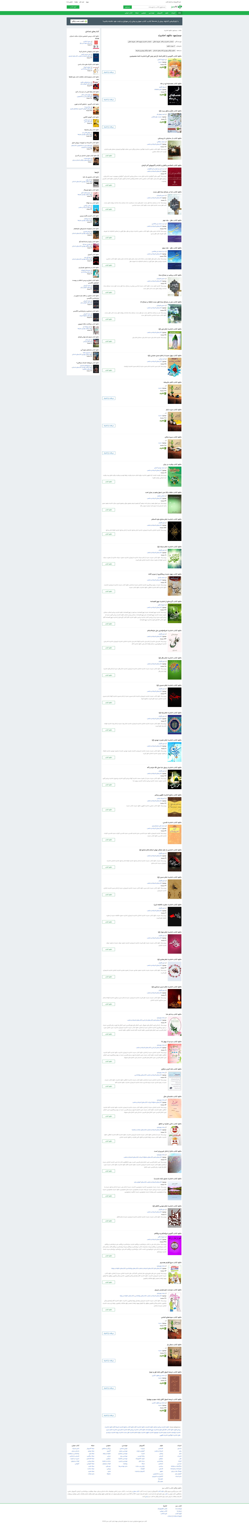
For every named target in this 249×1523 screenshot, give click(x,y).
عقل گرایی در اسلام (120, 231)
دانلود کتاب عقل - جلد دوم (172, 220)
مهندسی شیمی (123, 1461)
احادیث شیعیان (147, 530)
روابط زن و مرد (111, 1303)
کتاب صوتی (128, 13)
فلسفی (161, 1469)
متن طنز (153, 1273)
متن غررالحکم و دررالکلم (111, 1244)
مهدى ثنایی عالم (86, 95)
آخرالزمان (121, 176)
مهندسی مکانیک (122, 1459)
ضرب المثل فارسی (161, 1058)
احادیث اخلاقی (152, 587)
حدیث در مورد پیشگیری (153, 585)
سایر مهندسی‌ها (123, 1466)
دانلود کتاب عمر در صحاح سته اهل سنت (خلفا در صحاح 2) (160, 302)
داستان (179, 1448)
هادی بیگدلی (87, 206)
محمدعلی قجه (87, 353)
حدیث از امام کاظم (122, 1217)
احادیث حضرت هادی (139, 970)
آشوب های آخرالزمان (154, 176)
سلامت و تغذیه (106, 1461)
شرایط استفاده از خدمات (175, 1516)
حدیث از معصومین (138, 1190)
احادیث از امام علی (150, 641)
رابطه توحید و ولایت (121, 475)
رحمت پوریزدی (161, 1018)
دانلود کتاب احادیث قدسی (172, 822)
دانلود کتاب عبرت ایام (173, 410)
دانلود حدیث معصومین (113, 1190)
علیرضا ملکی (161, 605)
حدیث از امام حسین (123, 696)
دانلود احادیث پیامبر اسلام (115, 612)
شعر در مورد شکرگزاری (129, 1162)
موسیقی (108, 1466)
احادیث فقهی (145, 806)
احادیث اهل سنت (143, 176)
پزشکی (161, 1454)
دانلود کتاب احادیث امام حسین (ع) (169, 685)
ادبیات (173, 13)
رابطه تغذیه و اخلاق (145, 1137)
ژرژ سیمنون (87, 219)
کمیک (179, 1461)
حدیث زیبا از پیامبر (154, 617)
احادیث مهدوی (158, 1432)
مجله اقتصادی (90, 1459)
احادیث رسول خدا (137, 781)
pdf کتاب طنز (133, 1273)
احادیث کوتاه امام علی (138, 641)
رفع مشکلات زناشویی (149, 1278)
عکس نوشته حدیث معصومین (148, 1192)
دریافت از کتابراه (109, 72)
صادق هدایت (87, 158)
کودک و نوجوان (107, 1464)
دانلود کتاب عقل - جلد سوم (171, 248)
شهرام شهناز (87, 67)
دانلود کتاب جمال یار (174, 1345)
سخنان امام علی (136, 337)
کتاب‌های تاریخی (73, 56)
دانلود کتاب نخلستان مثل (172, 1096)
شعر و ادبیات (75, 1448)
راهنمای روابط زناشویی (134, 1301)
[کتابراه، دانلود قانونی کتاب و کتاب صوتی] (163, 68)
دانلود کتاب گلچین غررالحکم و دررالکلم (167, 1233)
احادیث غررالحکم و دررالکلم (126, 1244)
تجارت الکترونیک (140, 1459)
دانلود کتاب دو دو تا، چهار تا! (171, 1042)
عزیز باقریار (162, 523)
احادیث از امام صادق (125, 530)
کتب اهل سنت (162, 205)
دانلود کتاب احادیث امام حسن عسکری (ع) (166, 987)
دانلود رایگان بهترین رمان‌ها (85, 134)
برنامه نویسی (141, 1456)
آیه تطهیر (149, 475)
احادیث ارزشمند (128, 366)
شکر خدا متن (119, 1162)
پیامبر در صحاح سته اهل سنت (125, 286)
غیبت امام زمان (108, 176)
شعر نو (179, 1456)
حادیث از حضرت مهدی (117, 751)
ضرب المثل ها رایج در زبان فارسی (116, 1025)
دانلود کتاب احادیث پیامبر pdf (136, 1430)
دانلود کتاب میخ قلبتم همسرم (170, 1262)
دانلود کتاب (108, 156)
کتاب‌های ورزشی (87, 341)
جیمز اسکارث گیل (86, 193)
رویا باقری (162, 87)
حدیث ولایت (131, 475)
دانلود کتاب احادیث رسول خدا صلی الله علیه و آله (164, 767)
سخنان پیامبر (134, 176)
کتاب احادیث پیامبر (143, 617)
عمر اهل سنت (140, 313)
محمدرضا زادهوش (86, 270)
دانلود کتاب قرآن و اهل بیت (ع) (170, 111)
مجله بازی (91, 1454)
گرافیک (143, 1469)
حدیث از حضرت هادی (127, 970)
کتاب (166, 1494)
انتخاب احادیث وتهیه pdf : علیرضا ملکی (139, 42)
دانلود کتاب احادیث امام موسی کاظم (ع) (167, 1206)
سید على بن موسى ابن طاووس (156, 169)
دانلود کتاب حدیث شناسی (139, 205)
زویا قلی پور (87, 257)
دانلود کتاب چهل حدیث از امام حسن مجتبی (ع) (164, 355)
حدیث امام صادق (156, 863)
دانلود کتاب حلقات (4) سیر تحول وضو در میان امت (163, 492)
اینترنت (143, 1448)
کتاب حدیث (129, 806)
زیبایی (109, 1456)
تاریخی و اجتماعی (74, 1456)
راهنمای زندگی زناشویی (131, 1276)
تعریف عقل (132, 261)
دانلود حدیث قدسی (145, 833)
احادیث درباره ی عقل (132, 231)
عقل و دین (154, 234)
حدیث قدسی (124, 833)
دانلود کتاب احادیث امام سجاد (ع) (169, 547)
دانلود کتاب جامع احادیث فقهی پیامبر (168, 795)
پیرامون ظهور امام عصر (160, 179)
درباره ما (179, 1511)
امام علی (158, 641)
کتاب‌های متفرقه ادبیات (85, 316)
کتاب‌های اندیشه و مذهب (85, 56)
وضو (142, 503)
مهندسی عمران (123, 1451)
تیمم (148, 506)
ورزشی (109, 1469)
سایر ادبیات (178, 1476)
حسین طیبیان (161, 195)
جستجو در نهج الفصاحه (130, 612)
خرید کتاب (164, 1514)
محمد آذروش (87, 286)
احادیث (106, 585)
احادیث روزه (119, 1432)
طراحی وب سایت (140, 1466)
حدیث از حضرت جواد (112, 943)
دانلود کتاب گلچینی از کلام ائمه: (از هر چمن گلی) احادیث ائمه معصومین (155, 56)
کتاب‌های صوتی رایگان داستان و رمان (82, 160)
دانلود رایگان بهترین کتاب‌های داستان (82, 181)
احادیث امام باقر (122, 669)
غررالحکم (118, 1249)
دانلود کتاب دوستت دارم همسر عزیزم (168, 1290)
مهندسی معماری (122, 1454)
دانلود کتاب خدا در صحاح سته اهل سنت (167, 192)
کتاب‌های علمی (88, 122)
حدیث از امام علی (126, 1187)
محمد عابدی (161, 577)
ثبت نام (82, 2)
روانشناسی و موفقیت (73, 1454)
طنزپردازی (148, 1273)
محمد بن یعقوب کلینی (158, 1375)
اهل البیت (138, 560)
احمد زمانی (162, 359)
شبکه (143, 1464)
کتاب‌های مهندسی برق (86, 43)
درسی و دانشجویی (158, 1474)
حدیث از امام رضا (117, 724)
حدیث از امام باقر (113, 669)
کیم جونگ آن (87, 327)
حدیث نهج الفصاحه (143, 612)
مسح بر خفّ (143, 506)
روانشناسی (160, 1461)
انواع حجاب (148, 259)
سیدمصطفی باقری (86, 82)
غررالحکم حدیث (111, 1249)
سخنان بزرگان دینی (134, 149)
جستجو (127, 7)
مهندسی (151, 13)
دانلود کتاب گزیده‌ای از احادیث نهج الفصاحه (165, 601)
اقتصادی (160, 1448)
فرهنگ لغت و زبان (176, 1471)
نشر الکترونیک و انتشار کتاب (173, 2)
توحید (164, 152)
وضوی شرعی (120, 503)
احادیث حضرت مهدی (130, 751)
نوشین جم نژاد (87, 244)
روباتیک (125, 1464)
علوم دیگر (160, 1481)
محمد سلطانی (161, 142)
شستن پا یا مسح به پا (157, 506)
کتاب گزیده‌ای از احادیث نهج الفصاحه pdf (115, 617)
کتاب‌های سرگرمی (87, 369)
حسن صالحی (87, 120)
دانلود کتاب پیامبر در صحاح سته (170, 275)
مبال (114, 503)
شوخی (158, 1273)
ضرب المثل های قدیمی (152, 1030)
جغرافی (161, 1459)
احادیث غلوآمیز (145, 149)
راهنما (76, 2)
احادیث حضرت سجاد (122, 558)
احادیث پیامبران (118, 778)
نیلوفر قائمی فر (86, 133)
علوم (166, 13)
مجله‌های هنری (74, 109)
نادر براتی (88, 180)
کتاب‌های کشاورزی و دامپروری (81, 146)
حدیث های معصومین (126, 1190)
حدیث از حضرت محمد (143, 778)
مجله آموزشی (90, 1464)
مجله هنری (91, 1471)
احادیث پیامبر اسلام (148, 781)
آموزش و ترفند (141, 1451)
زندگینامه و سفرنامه (176, 1466)
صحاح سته (122, 203)
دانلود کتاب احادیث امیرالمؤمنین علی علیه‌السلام (164, 630)
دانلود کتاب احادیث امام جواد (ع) (169, 932)
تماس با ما (70, 2)
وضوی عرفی (127, 503)
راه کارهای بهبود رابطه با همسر (136, 1303)
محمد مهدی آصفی (159, 468)
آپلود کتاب (73, 7)
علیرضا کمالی (161, 60)
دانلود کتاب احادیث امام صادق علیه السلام (166, 519)
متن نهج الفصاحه (141, 615)
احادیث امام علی (155, 337)
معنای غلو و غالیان (110, 149)
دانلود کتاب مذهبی (155, 149)
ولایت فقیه (156, 478)
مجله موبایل (91, 1451)
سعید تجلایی (87, 41)
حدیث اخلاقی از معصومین (132, 1192)
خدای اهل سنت (139, 203)
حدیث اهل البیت (153, 699)
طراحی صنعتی (123, 1448)
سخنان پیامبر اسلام (130, 615)
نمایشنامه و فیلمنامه (176, 1469)
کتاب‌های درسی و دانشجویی (84, 96)
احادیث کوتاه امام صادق (112, 530)
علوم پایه (160, 1479)
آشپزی (109, 1451)
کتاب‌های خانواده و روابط (118, 1268)
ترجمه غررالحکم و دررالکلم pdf (118, 1247)
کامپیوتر (159, 13)
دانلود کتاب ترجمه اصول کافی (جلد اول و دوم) (165, 1372)
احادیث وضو (109, 503)
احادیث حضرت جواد (124, 943)
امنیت (143, 1454)
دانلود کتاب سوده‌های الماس (171, 1317)
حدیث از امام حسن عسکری (122, 998)
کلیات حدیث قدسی (113, 833)
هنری (109, 1471)
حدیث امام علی (146, 337)
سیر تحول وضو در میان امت (152, 503)
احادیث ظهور (149, 1432)
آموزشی (77, 1464)
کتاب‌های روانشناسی (86, 69)
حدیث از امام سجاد (144, 558)
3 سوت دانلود (171, 46)
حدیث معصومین (151, 1187)
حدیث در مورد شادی (160, 1082)
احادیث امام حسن (149, 366)
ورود (87, 2)
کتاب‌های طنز (158, 1268)
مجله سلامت (90, 1469)
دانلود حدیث (137, 806)
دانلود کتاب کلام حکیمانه (172, 382)
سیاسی (161, 1466)
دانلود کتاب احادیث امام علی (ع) (170, 329)
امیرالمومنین (149, 1249)
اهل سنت (113, 286)
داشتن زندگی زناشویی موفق (116, 1276)
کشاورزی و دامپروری (157, 1476)
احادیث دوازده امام (141, 475)
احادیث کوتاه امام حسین (110, 696)
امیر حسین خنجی (86, 54)
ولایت (158, 475)
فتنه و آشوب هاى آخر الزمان (122, 179)
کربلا (142, 699)
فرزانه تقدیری (87, 231)
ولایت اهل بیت (111, 475)
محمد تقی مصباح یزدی (158, 826)
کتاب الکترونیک (162, 1509)
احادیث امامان (156, 530)
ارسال (146, 1497)
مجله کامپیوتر (90, 1448)
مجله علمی (91, 1466)
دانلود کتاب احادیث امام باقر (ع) (170, 658)
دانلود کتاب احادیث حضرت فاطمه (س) (167, 905)
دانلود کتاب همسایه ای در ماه (170, 83)
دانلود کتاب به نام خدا (173, 1014)
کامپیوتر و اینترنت (140, 1471)
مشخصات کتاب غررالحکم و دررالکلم (138, 1247)
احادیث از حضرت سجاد (109, 558)
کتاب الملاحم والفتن (136, 179)
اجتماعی (161, 1464)
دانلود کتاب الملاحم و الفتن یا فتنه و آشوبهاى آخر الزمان (161, 165)
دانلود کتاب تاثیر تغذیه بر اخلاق (170, 1124)
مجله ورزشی (91, 1461)
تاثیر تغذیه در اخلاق (133, 1137)
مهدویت (115, 176)
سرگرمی (108, 1459)
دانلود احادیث (143, 587)
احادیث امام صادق (137, 530)
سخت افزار (142, 1461)
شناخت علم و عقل (155, 231)
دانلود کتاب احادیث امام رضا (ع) (170, 713)
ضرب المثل (110, 1028)
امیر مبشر (88, 340)
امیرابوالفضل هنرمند (85, 366)
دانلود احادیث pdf (161, 587)
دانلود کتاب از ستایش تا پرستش (169, 138)
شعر (180, 1454)
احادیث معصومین (141, 1187)
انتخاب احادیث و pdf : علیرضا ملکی (163, 42)
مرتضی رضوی (161, 496)
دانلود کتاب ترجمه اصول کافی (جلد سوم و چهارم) (164, 1399)
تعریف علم (160, 234)
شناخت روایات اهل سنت (111, 203)
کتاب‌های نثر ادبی (148, 1020)
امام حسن (157, 366)
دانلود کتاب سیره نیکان (173, 437)
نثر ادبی (179, 1464)
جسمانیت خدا (130, 203)
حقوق (161, 1471)
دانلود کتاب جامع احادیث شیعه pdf (123, 1427)
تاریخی (161, 1456)
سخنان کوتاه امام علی (148, 644)
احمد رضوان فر (161, 114)
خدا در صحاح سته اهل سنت (152, 203)
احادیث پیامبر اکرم (108, 778)
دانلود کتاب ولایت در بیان (172, 464)
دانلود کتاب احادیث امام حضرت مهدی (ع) (166, 740)
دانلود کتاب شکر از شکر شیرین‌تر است (167, 1151)
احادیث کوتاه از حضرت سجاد (158, 560)
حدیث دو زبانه (148, 1190)
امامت (154, 475)
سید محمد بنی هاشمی (158, 224)
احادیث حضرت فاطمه (121, 916)
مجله (137, 13)
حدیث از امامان (134, 585)
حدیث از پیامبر (157, 1190)
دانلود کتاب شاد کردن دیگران (171, 1069)
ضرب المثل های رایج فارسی (134, 1025)
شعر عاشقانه (158, 89)
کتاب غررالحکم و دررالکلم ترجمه (157, 1247)
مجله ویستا (88, 107)
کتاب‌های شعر (158, 1020)
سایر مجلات (91, 1474)
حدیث (160, 62)
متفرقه (109, 1474)
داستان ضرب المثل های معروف (151, 1025)
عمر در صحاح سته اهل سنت (152, 313)
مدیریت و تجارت (74, 1459)
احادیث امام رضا (126, 724)
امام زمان (126, 176)
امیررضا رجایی (161, 798)
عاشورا (146, 699)
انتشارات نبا (111, 231)
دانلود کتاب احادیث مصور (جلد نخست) (167, 1179)
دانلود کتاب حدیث (155, 558)
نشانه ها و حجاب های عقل (136, 259)
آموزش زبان (178, 1474)
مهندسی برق (123, 1456)
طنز (180, 1459)
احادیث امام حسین (134, 696)
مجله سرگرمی (90, 1456)
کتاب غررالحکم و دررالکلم (134, 1249)
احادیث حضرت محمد (160, 781)
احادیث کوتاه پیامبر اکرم (130, 778)
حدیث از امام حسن (138, 366)
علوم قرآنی (155, 117)
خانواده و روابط (107, 1454)
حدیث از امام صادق (115, 1187)
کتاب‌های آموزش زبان (86, 84)
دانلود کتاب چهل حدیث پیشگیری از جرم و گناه (164, 574)
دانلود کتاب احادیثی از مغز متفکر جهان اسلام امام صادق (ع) (160, 850)
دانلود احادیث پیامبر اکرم (117, 615)
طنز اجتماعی (141, 1273)
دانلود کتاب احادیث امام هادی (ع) (169, 959)
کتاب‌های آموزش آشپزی (85, 109)
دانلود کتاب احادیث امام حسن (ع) (169, 877)
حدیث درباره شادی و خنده (147, 1082)
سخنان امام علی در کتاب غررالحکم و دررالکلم (147, 1244)
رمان (180, 1451)
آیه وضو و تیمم (136, 503)
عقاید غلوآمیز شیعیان (122, 149)
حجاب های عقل (156, 259)
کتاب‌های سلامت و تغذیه (139, 1130)
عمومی (143, 13)
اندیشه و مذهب (158, 1451)
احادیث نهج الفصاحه (154, 612)
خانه (179, 13)
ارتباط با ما (179, 1509)
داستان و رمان (75, 1451)
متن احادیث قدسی (133, 833)
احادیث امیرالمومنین (160, 644)
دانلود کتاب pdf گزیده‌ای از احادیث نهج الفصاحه (153, 620)
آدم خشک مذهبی (157, 152)
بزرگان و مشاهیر (106, 1448)
